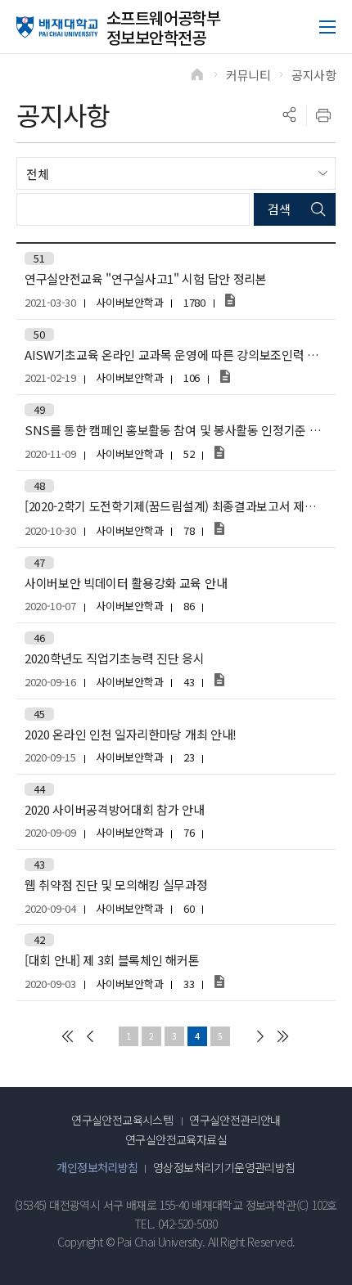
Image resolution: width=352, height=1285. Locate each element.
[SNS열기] (289, 115)
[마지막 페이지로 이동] (283, 1036)
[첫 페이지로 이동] (67, 1036)
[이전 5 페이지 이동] (90, 1036)
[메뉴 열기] (327, 27)
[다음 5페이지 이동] (260, 1036)
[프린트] (323, 115)
